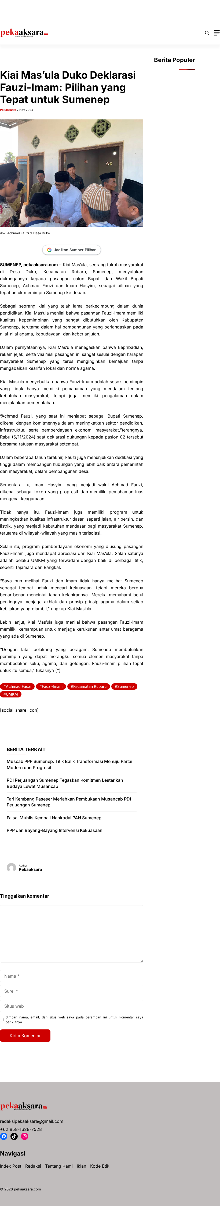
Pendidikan (53, 16)
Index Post (10, 1166)
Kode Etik (99, 1166)
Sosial (78, 16)
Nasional (166, 5)
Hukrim (114, 5)
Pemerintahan (22, 16)
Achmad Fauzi (18, 686)
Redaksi (33, 1166)
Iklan (81, 1166)
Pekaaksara (8, 110)
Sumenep (125, 686)
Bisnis (44, 5)
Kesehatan (139, 5)
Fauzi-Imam (52, 686)
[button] (207, 33)
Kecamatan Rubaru (90, 686)
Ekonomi (90, 5)
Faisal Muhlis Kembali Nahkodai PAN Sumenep (54, 817)
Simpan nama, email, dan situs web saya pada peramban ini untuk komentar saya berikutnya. (74, 1019)
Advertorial (20, 5)
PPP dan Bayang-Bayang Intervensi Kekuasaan (54, 830)
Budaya (66, 5)
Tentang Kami (59, 1166)
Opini (188, 5)
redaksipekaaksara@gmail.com (31, 1121)
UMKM (12, 694)
